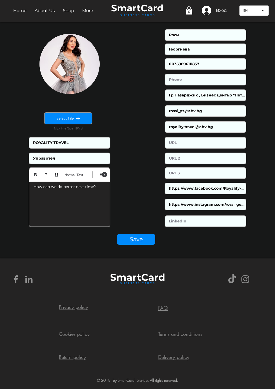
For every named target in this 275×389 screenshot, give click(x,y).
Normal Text (73, 175)
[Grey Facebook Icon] (15, 279)
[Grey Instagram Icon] (245, 279)
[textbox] (70, 202)
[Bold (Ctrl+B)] (35, 175)
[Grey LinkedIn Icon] (29, 279)
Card (152, 8)
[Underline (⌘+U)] (56, 175)
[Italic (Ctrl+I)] (46, 175)
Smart (125, 277)
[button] (45, 10)
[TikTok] (232, 279)
